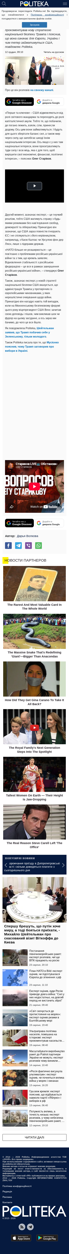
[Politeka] (34, 3)
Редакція (7, 1191)
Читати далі (34, 1137)
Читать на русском (54, 52)
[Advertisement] (34, 389)
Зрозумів (34, 24)
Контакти (7, 1202)
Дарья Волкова (27, 536)
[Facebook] (8, 545)
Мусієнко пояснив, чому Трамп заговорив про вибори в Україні (32, 346)
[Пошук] (4, 3)
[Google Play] (47, 1237)
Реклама (7, 1197)
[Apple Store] (21, 1237)
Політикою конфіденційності (47, 14)
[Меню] (65, 3)
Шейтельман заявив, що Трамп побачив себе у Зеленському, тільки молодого (29, 332)
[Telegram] (18, 545)
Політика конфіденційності (17, 1186)
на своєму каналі (41, 90)
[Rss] (22, 1227)
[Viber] (28, 545)
